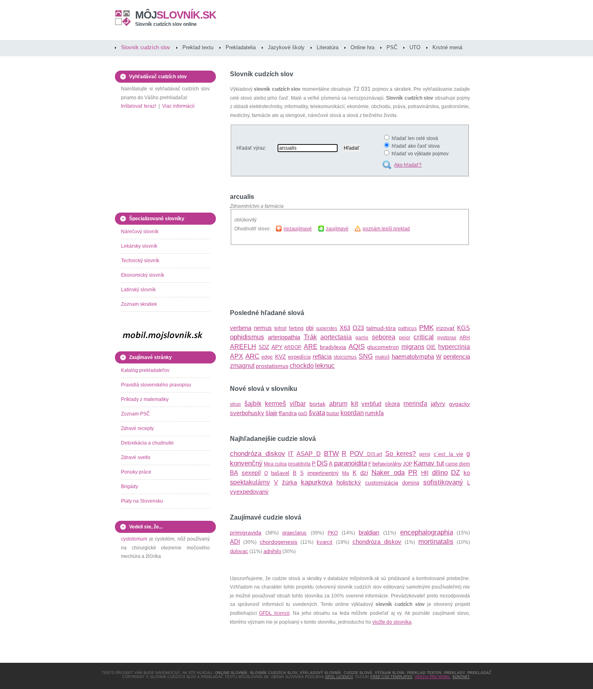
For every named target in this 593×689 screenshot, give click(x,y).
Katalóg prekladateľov (145, 370)
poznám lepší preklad (386, 229)
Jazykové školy (286, 47)
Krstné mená (447, 47)
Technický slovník (140, 260)
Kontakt (461, 677)
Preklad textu (197, 47)
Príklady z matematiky (145, 399)
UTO (414, 47)
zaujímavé (337, 229)
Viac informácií (178, 106)
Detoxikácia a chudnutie (147, 443)
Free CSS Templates (391, 677)
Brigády (129, 486)
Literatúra (327, 47)
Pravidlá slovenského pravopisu (156, 385)
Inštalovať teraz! (138, 106)
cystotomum (134, 539)
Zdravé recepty (137, 428)
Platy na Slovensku (142, 501)
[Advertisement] (324, 277)
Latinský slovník (138, 289)
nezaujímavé (298, 229)
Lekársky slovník (139, 246)
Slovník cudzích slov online (166, 24)
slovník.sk (175, 15)
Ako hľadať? (408, 165)
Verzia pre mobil (432, 677)
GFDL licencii (274, 613)
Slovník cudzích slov (145, 47)
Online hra (362, 47)
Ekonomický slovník (142, 275)
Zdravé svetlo (135, 457)
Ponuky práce (136, 472)
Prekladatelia (241, 47)
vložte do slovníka (391, 622)
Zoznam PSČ (135, 414)
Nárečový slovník (140, 231)
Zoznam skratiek (139, 304)
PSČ (391, 47)
